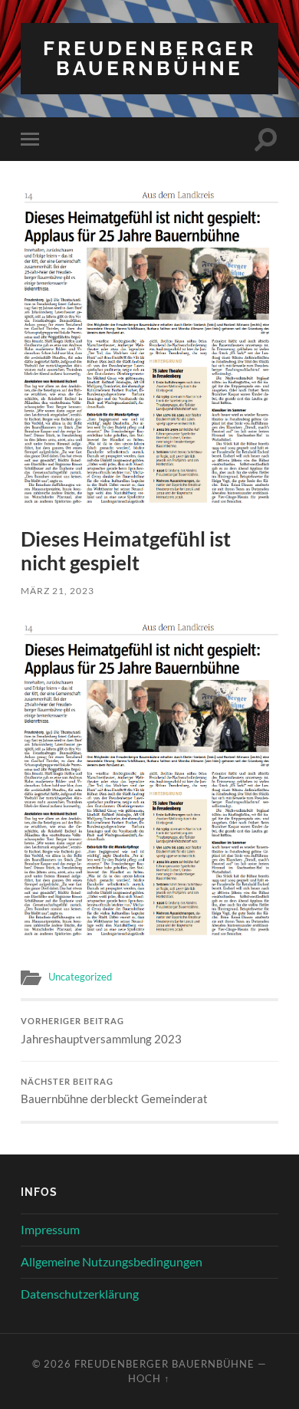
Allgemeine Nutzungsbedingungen (111, 1261)
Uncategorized (80, 977)
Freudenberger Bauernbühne (149, 58)
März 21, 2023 (57, 590)
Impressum (50, 1229)
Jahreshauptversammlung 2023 (101, 1031)
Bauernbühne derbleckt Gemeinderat (114, 1091)
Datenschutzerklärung (80, 1293)
